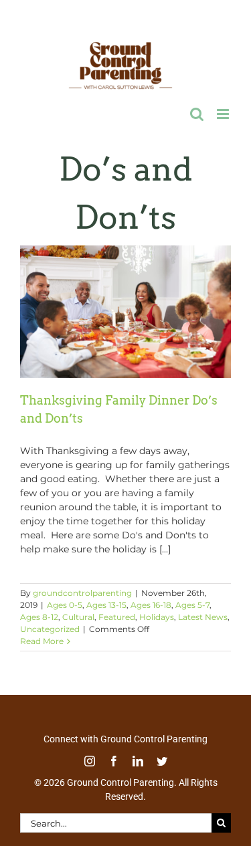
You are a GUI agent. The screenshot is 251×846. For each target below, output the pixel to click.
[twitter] (162, 758)
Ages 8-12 (39, 614)
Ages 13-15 (106, 602)
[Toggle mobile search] (196, 111)
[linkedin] (138, 758)
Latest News (203, 614)
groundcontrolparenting (82, 590)
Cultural (78, 614)
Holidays (156, 614)
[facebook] (113, 758)
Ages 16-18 (151, 602)
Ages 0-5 (64, 602)
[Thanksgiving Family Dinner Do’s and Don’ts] (125, 309)
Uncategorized (50, 626)
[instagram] (89, 758)
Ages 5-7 (192, 602)
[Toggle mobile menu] (224, 111)
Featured (116, 614)
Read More (42, 638)
